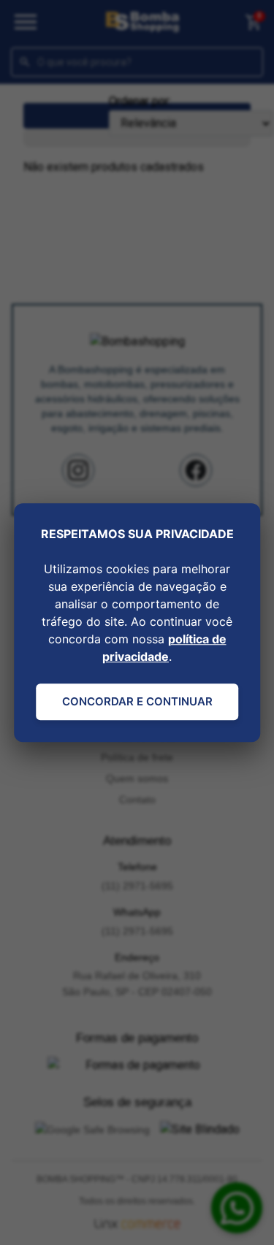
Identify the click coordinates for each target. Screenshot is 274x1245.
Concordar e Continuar (137, 701)
